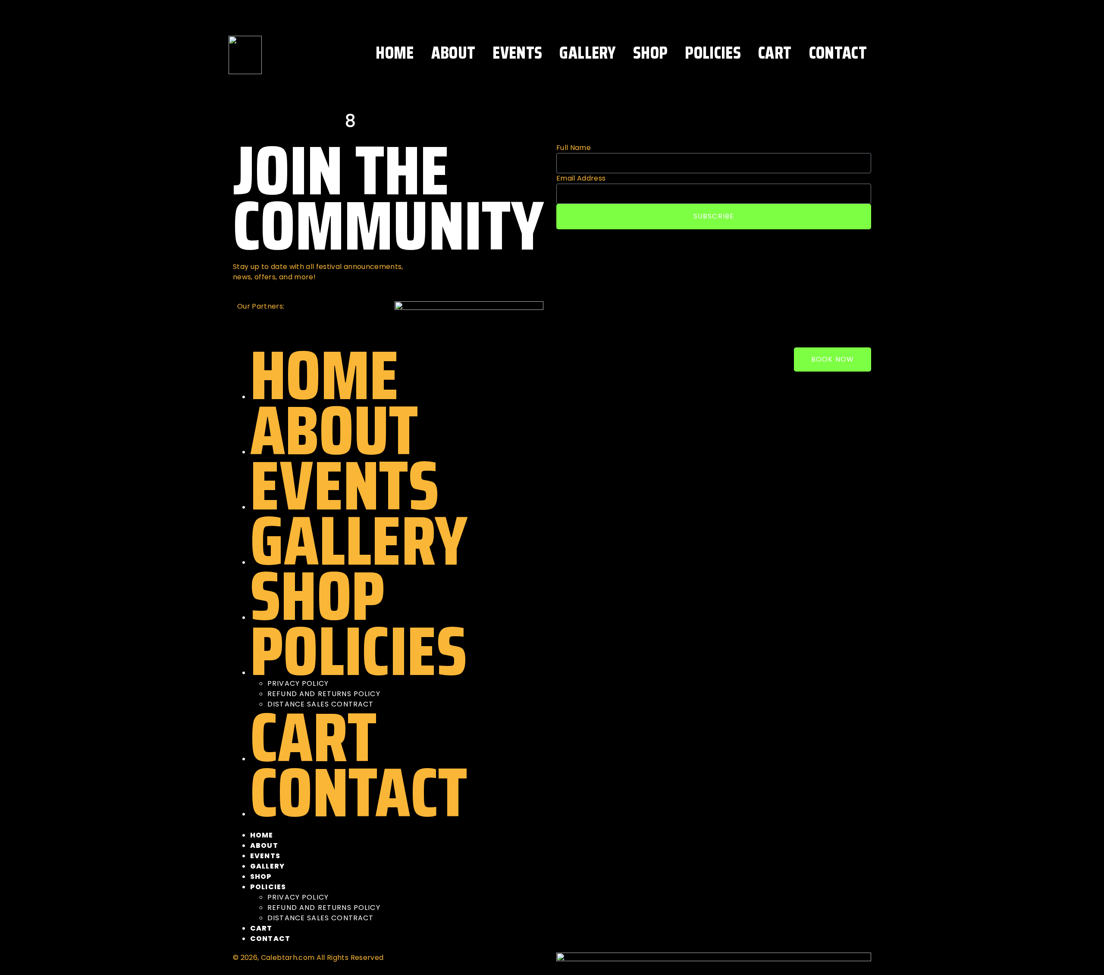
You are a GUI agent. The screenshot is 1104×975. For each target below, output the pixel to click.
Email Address (581, 178)
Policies (713, 53)
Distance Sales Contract (320, 918)
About (453, 53)
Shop (650, 53)
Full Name (573, 148)
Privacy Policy (298, 897)
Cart (774, 53)
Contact (838, 53)
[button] (832, 359)
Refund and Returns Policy (323, 907)
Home (395, 53)
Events (517, 53)
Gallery (587, 53)
